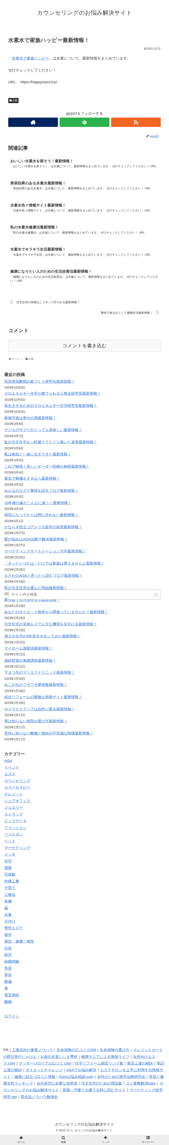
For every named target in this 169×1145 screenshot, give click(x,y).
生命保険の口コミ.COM (76, 1050)
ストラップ (13, 814)
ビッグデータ (15, 821)
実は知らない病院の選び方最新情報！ (35, 721)
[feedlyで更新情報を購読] (84, 122)
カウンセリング (17, 781)
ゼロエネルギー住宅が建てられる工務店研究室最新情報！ (52, 393)
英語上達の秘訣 (140, 1063)
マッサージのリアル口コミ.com (45, 1063)
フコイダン (13, 834)
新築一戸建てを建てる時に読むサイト (94, 1090)
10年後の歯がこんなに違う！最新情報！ (38, 503)
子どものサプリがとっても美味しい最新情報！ (43, 430)
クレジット (13, 794)
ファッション (15, 828)
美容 (8, 968)
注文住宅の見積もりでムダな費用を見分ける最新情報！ (50, 624)
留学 (8, 935)
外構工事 (11, 881)
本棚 (8, 901)
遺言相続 (11, 995)
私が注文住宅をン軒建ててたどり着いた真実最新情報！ (50, 442)
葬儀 (8, 982)
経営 (8, 955)
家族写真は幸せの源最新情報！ (30, 418)
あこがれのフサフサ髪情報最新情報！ (35, 685)
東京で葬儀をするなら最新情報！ (32, 478)
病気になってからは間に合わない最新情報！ (41, 515)
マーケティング (17, 848)
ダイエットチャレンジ (44, 1070)
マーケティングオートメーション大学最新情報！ (45, 551)
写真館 (9, 874)
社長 (8, 948)
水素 (14, 100)
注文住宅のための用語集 (101, 1083)
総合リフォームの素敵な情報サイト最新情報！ (43, 697)
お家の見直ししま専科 (58, 1057)
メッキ (9, 854)
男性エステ (13, 928)
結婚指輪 (11, 961)
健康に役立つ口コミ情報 (34, 1077)
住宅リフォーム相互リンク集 (99, 1063)
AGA (8, 761)
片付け (9, 921)
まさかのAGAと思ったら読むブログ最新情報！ (43, 576)
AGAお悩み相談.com (76, 1077)
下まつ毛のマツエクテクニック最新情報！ (39, 672)
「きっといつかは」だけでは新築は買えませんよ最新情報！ (54, 563)
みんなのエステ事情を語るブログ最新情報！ (41, 491)
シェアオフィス (17, 801)
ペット (9, 841)
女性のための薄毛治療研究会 (121, 1077)
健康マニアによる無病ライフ (105, 1057)
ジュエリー (13, 807)
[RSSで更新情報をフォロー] (136, 122)
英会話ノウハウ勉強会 (39, 1097)
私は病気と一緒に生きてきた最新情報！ (37, 454)
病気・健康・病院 (19, 941)
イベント (11, 767)
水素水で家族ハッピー (30, 58)
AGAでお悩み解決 (81, 1070)
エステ (9, 774)
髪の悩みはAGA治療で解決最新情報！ (36, 539)
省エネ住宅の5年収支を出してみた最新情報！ (42, 636)
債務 (8, 868)
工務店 (9, 895)
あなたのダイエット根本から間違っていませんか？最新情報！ (56, 612)
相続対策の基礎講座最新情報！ (30, 660)
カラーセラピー (17, 787)
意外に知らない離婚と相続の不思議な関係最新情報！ (48, 733)
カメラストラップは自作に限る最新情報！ (39, 709)
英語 (8, 975)
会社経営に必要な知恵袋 (57, 1083)
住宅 (8, 861)
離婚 (8, 1002)
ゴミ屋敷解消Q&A (141, 1083)
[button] (157, 595)
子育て (9, 888)
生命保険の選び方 (114, 1050)
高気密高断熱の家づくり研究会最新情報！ (39, 381)
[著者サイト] (33, 122)
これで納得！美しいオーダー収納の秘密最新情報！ (47, 466)
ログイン (11, 1016)
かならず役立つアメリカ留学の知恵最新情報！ (43, 527)
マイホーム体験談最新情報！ (28, 648)
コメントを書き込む (84, 345)
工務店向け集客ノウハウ (32, 1050)
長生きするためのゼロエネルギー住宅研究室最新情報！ (50, 406)
